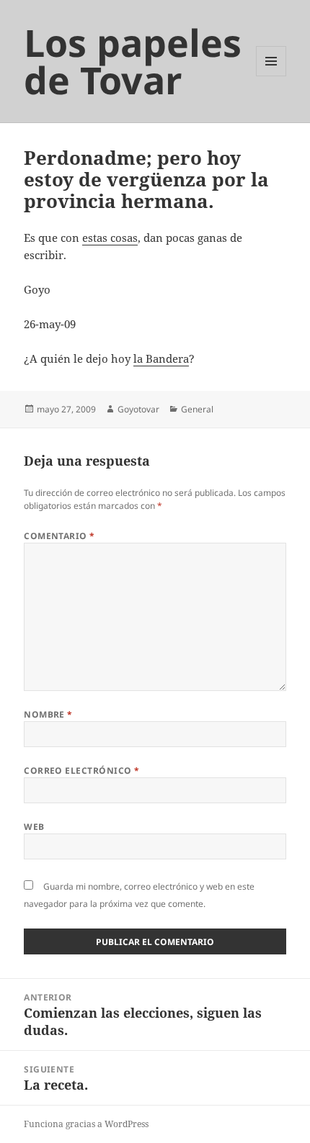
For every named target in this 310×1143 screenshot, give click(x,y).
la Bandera (161, 358)
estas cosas (110, 237)
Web (34, 827)
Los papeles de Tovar (133, 61)
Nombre (48, 714)
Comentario (59, 536)
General (197, 409)
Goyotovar (138, 409)
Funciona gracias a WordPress (86, 1124)
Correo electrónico (82, 770)
